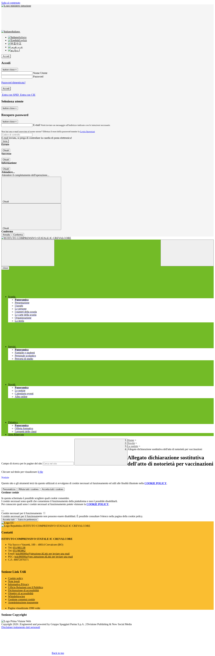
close (5, 268)
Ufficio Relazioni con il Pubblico (25, 587)
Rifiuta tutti (29, 489)
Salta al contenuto (10, 2)
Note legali (14, 581)
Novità (131, 443)
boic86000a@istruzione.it (43, 553)
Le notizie (132, 446)
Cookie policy (15, 578)
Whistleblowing (16, 596)
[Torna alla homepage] (107, 238)
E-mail (36, 125)
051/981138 (19, 547)
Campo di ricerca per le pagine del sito (21, 463)
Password (38, 76)
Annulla (6, 235)
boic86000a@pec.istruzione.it (43, 556)
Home (130, 440)
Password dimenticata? (13, 82)
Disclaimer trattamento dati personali (20, 627)
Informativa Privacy (18, 584)
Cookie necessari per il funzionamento (21, 513)
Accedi (6, 56)
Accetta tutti (52, 489)
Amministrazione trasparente (23, 602)
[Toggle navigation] (27, 253)
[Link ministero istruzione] (16, 5)
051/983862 (19, 550)
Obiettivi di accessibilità (20, 593)
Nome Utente (40, 73)
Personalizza (9, 489)
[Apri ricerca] (187, 253)
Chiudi (6, 150)
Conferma (18, 235)
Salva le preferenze (27, 519)
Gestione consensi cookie (21, 599)
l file (40, 471)
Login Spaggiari (87, 131)
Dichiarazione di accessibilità (23, 590)
